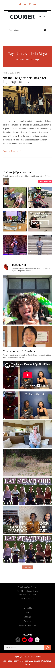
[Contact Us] (35, 4)
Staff (27, 612)
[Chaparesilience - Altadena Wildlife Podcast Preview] (27, 462)
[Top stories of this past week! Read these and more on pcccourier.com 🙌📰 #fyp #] (40, 245)
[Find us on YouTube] (25, 4)
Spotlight (27, 617)
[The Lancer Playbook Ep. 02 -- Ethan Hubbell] (27, 405)
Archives (27, 621)
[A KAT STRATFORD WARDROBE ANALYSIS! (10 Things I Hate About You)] (27, 549)
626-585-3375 (27, 598)
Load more (27, 567)
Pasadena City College (27, 587)
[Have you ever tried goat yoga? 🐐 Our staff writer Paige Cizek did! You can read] (15, 197)
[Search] (47, 647)
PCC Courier (35, 657)
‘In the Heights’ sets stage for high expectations (24, 80)
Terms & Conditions (27, 625)
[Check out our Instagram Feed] (30, 4)
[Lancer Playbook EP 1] (27, 520)
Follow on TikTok (45, 181)
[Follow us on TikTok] (20, 4)
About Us (27, 608)
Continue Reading (10, 151)
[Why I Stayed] (27, 434)
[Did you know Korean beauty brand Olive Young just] (27, 300)
